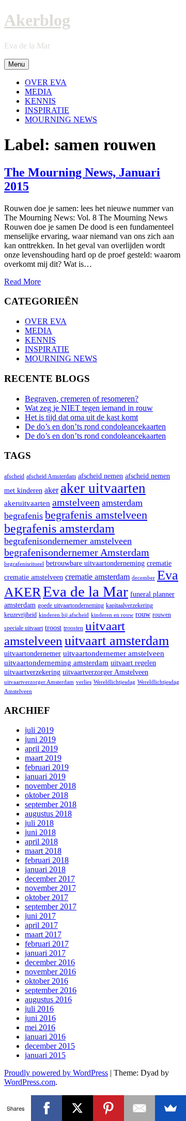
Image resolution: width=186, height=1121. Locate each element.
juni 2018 (40, 832)
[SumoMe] (170, 1108)
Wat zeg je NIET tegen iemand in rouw (89, 408)
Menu (16, 64)
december (143, 578)
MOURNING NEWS (61, 119)
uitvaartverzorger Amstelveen (105, 672)
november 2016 (50, 971)
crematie (159, 563)
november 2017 (50, 888)
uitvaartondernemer (32, 654)
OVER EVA (46, 82)
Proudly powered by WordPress (56, 1072)
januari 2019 (45, 776)
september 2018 (50, 804)
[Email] (139, 1108)
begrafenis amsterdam (59, 528)
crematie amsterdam (97, 577)
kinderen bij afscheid (64, 615)
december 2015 (50, 1046)
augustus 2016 (48, 999)
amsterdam (122, 503)
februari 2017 (47, 943)
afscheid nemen (100, 476)
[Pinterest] (108, 1108)
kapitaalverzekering (129, 605)
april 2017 (41, 925)
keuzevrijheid (20, 614)
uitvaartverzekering (32, 672)
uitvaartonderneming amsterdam (56, 662)
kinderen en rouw (112, 615)
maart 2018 (43, 850)
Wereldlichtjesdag (114, 682)
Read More (22, 281)
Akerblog (37, 20)
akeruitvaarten (27, 503)
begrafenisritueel (24, 564)
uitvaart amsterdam (117, 640)
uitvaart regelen (133, 663)
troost (53, 628)
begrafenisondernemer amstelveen (68, 541)
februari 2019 (47, 767)
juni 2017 (40, 915)
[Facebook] (46, 1108)
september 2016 (50, 990)
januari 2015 (45, 1055)
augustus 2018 (48, 813)
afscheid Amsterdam (51, 476)
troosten (73, 628)
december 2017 (50, 878)
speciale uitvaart (23, 628)
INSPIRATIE (47, 110)
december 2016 (50, 962)
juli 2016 (39, 1008)
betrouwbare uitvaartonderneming (95, 563)
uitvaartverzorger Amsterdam (39, 682)
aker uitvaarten (103, 488)
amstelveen (76, 502)
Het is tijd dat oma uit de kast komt (81, 417)
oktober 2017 (46, 897)
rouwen (161, 614)
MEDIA (38, 91)
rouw (142, 614)
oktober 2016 (46, 980)
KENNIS (40, 101)
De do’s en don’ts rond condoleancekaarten (95, 426)
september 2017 (50, 906)
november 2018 (50, 785)
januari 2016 (45, 1036)
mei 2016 (40, 1027)
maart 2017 (43, 934)
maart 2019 (43, 758)
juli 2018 (39, 823)
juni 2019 (40, 739)
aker (51, 490)
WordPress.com (29, 1082)
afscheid (14, 476)
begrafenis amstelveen (96, 514)
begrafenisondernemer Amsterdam (76, 552)
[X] (77, 1108)
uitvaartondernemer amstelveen (113, 653)
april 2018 (41, 841)
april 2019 (41, 748)
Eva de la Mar (85, 591)
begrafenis (23, 515)
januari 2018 (45, 869)
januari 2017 (45, 953)
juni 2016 (40, 1018)
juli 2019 (39, 730)
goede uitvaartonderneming (71, 605)
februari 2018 (47, 860)
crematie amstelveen (33, 577)
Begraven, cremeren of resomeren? (81, 398)
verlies (83, 682)
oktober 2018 (46, 795)
